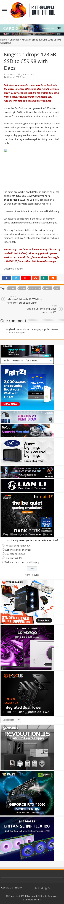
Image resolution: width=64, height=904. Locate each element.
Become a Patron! (13, 268)
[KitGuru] (32, 9)
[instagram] (49, 888)
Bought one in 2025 (15, 553)
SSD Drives (21, 77)
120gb (12, 288)
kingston (35, 288)
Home (3, 39)
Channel (14, 39)
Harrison (11, 74)
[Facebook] (39, 888)
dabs (22, 288)
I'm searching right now (17, 545)
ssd (57, 288)
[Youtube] (45, 888)
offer (48, 288)
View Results (32, 574)
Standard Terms (32, 899)
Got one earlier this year (18, 549)
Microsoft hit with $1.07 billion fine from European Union (24, 299)
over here (45, 203)
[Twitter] (42, 888)
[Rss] (35, 888)
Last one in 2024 (13, 558)
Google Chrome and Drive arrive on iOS (41, 309)
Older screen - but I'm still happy (22, 562)
